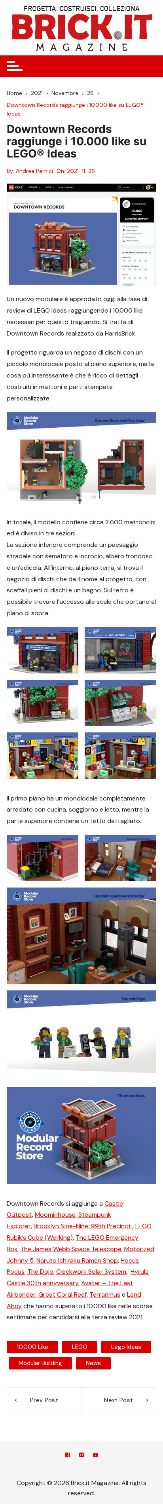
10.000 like (32, 1347)
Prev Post (44, 1400)
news (93, 1363)
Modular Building (40, 1363)
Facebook (67, 1456)
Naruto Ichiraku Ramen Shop (77, 1260)
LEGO (79, 1347)
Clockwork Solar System (91, 1271)
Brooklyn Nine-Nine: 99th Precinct (83, 1226)
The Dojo (40, 1271)
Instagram (81, 1456)
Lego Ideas (126, 1347)
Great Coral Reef (62, 1294)
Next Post (118, 1400)
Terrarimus (104, 1294)
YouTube (95, 1456)
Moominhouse (55, 1214)
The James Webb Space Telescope (70, 1249)
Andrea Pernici (34, 170)
